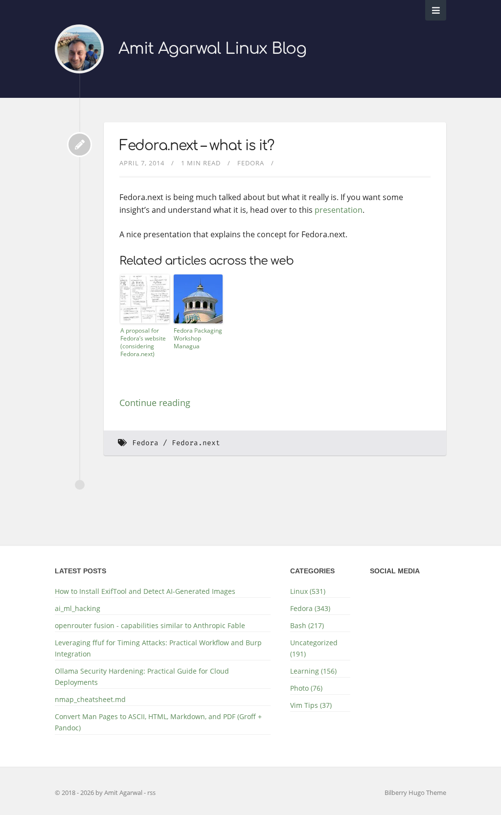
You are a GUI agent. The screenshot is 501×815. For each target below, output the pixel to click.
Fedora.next (196, 443)
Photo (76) (306, 688)
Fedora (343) (310, 608)
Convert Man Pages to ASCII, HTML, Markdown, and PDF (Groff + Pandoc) (158, 722)
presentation (339, 209)
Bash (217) (307, 625)
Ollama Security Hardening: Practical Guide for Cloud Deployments (142, 676)
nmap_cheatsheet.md (90, 699)
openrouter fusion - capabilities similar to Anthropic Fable (150, 625)
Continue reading (154, 402)
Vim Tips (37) (311, 705)
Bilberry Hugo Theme (415, 792)
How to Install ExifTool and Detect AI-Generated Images (145, 591)
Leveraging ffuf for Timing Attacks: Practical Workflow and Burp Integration (158, 648)
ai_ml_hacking (77, 608)
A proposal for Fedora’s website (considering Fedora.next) (143, 342)
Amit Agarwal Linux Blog (212, 49)
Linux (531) (307, 591)
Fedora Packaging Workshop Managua (198, 338)
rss (151, 792)
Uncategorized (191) (314, 648)
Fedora (250, 162)
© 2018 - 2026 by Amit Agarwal (99, 792)
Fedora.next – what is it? (196, 146)
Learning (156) (313, 671)
